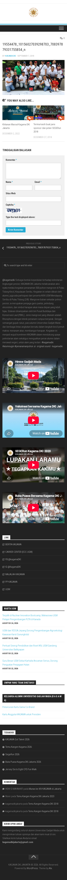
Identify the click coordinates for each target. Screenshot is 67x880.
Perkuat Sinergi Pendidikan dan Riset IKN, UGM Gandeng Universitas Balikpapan (29, 647)
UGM (7, 589)
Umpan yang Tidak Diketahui (19, 682)
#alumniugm (8, 346)
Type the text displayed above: (20, 217)
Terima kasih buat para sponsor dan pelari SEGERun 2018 (47, 128)
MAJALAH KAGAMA (15, 574)
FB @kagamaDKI (13, 559)
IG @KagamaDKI (13, 566)
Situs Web (10, 193)
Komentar (11, 160)
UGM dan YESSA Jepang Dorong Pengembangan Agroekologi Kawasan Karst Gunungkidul (32, 632)
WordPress (32, 868)
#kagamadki (48, 342)
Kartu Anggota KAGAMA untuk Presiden (21, 714)
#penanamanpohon (24, 346)
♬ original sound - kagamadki (48, 346)
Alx (50, 868)
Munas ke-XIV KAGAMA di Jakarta (45, 788)
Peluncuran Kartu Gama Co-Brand (18, 707)
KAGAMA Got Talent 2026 (17, 739)
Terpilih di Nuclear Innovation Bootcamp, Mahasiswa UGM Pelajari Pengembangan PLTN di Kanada (30, 617)
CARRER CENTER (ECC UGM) (19, 551)
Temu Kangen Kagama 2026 (18, 746)
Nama (9, 182)
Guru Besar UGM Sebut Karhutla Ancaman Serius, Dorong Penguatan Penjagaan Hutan (30, 662)
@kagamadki (8, 280)
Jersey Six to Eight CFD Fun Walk (21, 769)
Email (38, 182)
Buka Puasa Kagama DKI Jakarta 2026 (23, 761)
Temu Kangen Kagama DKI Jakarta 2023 (35, 796)
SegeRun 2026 (12, 754)
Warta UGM (10, 608)
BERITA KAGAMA (13, 544)
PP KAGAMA (11, 581)
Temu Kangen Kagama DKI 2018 (43, 803)
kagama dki (10, 56)
